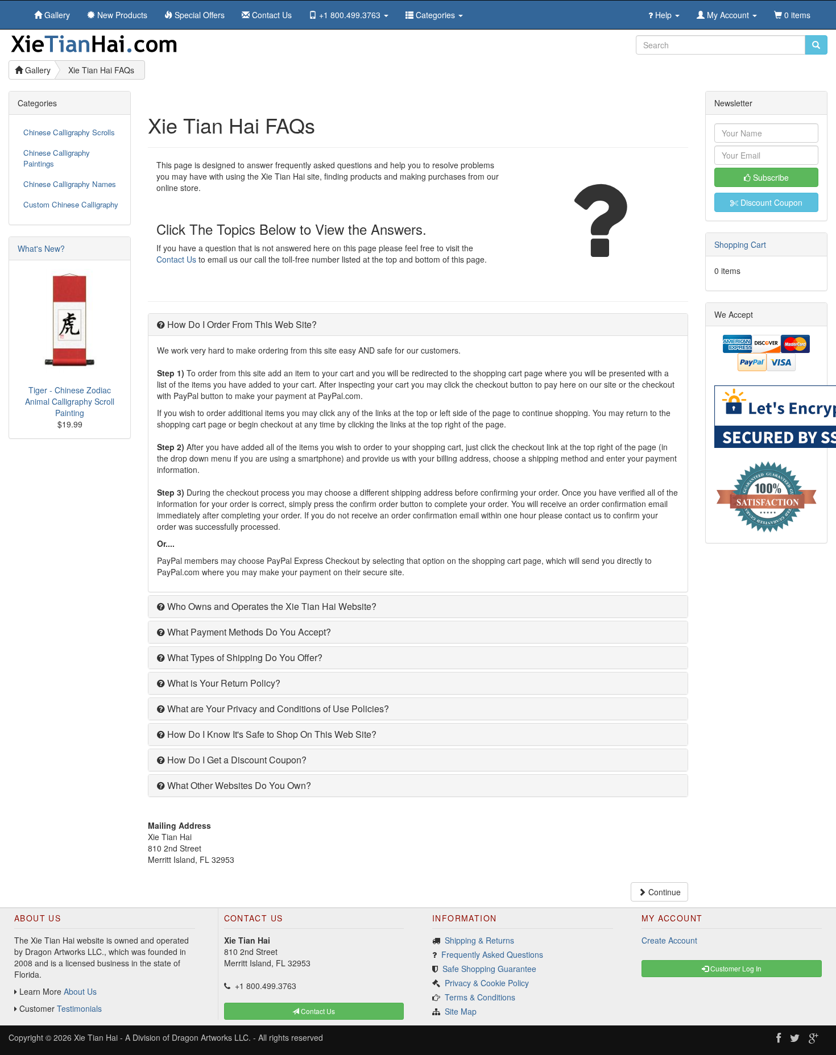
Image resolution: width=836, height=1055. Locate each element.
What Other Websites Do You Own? (238, 785)
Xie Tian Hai (96, 1037)
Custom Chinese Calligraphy (70, 204)
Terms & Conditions (480, 997)
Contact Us (176, 259)
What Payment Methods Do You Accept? (248, 631)
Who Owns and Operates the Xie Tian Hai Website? (270, 606)
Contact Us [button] (317, 1011)
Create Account (669, 940)
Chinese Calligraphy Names (69, 183)
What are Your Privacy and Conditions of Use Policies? (277, 708)
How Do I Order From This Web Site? (241, 324)
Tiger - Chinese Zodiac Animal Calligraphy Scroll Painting (69, 401)
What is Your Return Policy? (222, 683)
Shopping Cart (740, 244)
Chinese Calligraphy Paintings (56, 158)
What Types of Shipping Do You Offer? (243, 657)
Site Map (461, 1011)
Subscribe (770, 177)
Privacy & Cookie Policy (487, 982)
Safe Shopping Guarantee (489, 968)
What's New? (41, 248)
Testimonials (79, 1008)
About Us (80, 991)
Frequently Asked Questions (492, 954)
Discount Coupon (770, 202)
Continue (663, 892)
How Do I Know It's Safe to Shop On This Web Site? (270, 734)
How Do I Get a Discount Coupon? (236, 759)
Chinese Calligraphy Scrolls (69, 132)
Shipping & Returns (479, 940)
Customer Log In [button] (735, 968)
